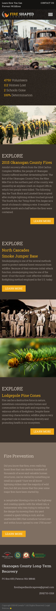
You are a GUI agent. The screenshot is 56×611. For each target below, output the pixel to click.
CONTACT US (47, 3)
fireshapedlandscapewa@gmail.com (34, 587)
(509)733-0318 (46, 593)
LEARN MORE (42, 221)
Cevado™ (21, 605)
